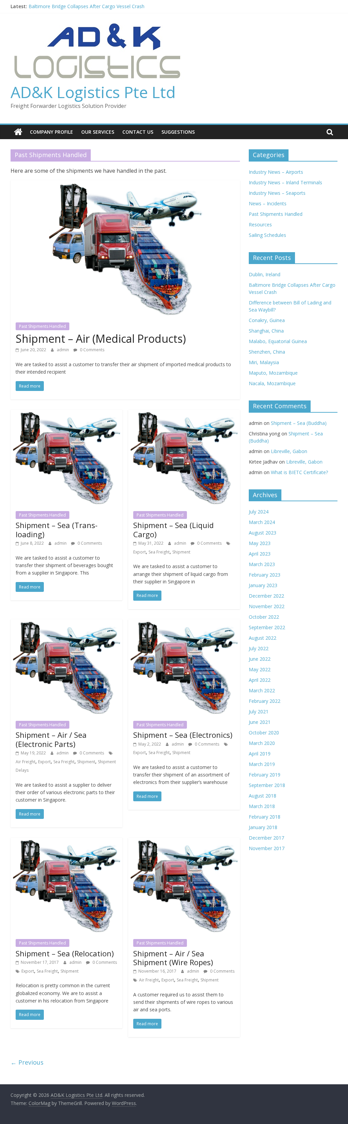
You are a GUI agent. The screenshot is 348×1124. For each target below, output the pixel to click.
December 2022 (266, 596)
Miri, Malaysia (264, 362)
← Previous (27, 1062)
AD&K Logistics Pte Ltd (93, 91)
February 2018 (264, 816)
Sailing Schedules (267, 235)
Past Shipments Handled (42, 326)
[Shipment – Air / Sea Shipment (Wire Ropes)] (184, 841)
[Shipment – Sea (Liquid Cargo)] (184, 413)
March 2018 (262, 806)
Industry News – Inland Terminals (285, 182)
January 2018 (263, 827)
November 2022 (266, 606)
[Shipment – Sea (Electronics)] (184, 623)
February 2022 (264, 701)
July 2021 (258, 711)
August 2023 (262, 532)
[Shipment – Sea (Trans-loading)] (66, 413)
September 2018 (267, 785)
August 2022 (262, 638)
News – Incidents (267, 203)
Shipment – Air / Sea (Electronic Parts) (51, 739)
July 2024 (258, 511)
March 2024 (262, 522)
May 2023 (260, 543)
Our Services (97, 132)
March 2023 (262, 564)
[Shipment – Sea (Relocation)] (66, 841)
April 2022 (260, 680)
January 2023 (263, 585)
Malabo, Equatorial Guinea (278, 341)
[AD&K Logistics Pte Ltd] (18, 132)
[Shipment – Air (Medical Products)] (125, 184)
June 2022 (260, 659)
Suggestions (178, 132)
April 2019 (260, 753)
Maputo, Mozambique (273, 373)
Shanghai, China (266, 330)
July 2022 (258, 648)
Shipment (181, 552)
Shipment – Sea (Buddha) (299, 423)
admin (63, 350)
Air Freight (25, 762)
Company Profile (51, 132)
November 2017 (266, 848)
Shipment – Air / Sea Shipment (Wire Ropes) (173, 957)
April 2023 (260, 553)
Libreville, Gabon (289, 451)
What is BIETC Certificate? (299, 472)
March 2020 (262, 743)
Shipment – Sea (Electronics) (182, 735)
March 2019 (262, 764)
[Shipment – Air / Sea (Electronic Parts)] (66, 623)
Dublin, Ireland (264, 274)
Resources (260, 224)
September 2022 (267, 627)
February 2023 (264, 575)
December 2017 (266, 838)
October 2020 (264, 732)
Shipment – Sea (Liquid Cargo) (173, 529)
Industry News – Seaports (277, 193)
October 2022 (264, 617)
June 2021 (260, 722)
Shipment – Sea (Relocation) (65, 953)
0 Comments (91, 350)
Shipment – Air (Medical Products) (101, 338)
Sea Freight (159, 552)
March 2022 (262, 690)
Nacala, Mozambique (272, 383)
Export (139, 552)
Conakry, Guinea (267, 320)
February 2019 (264, 774)
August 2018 (262, 795)
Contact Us (137, 132)
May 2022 (260, 669)
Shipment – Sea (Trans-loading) (57, 529)
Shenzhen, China (267, 352)
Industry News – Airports (276, 172)
